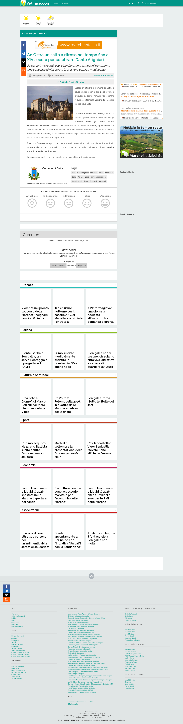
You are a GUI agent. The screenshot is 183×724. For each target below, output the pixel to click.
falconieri (94, 173)
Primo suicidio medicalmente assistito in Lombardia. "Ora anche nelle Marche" (65, 361)
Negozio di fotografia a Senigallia (79, 649)
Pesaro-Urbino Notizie (132, 640)
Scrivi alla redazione (18, 650)
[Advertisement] (141, 48)
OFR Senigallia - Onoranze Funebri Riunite (83, 672)
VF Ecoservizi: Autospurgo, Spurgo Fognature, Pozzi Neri (88, 667)
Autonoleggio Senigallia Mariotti (78, 622)
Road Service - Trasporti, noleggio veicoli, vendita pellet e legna (90, 676)
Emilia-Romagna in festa (133, 654)
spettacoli (102, 181)
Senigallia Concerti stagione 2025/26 (80, 690)
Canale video (15, 674)
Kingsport (128, 682)
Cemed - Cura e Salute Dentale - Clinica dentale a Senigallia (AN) (90, 684)
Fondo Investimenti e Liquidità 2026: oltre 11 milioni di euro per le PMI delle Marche (101, 495)
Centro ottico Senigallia (76, 628)
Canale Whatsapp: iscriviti (20, 652)
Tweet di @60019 (127, 214)
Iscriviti (13, 642)
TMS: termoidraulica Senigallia (78, 616)
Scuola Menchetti (90, 181)
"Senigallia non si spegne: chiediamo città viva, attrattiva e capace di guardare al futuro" (101, 360)
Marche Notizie (130, 630)
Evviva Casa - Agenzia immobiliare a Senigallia (84, 634)
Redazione (15, 640)
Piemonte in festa (131, 662)
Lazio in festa (129, 658)
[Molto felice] (105, 203)
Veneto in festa (130, 670)
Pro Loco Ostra (83, 177)
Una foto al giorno (17, 666)
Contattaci (14, 646)
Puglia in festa (129, 664)
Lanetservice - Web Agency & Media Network (84, 614)
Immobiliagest (129, 688)
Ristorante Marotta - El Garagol (79, 659)
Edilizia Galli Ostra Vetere (76, 653)
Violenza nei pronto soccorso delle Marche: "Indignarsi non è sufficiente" (35, 313)
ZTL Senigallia (73, 704)
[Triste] (50, 203)
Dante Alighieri (83, 173)
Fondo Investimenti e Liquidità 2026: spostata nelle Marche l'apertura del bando (34, 495)
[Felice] (87, 203)
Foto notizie (15, 668)
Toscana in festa (130, 666)
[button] (131, 3)
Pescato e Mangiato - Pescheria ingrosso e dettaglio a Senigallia (90, 680)
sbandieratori (77, 181)
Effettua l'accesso (58, 266)
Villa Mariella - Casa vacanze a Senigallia (82, 692)
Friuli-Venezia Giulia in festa (134, 656)
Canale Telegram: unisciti (20, 654)
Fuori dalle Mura (17, 626)
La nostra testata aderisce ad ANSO (80, 702)
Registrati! (82, 266)
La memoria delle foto (18, 672)
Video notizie (15, 676)
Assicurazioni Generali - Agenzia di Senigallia (83, 624)
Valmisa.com (129, 618)
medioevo (109, 173)
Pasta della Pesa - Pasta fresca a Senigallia (83, 678)
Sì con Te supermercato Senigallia (80, 651)
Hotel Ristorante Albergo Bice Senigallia (81, 688)
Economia (14, 624)
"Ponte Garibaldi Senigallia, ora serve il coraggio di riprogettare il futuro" (34, 360)
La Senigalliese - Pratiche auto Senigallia (82, 655)
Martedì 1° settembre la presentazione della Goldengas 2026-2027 (68, 450)
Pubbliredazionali (17, 644)
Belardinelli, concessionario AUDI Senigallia (83, 645)
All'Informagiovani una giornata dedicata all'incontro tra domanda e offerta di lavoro (100, 316)
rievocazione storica (98, 177)
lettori (101, 173)
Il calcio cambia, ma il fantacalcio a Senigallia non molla (101, 538)
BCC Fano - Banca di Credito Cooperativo (82, 639)
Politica (13, 618)
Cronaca (14, 614)
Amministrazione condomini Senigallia (81, 626)
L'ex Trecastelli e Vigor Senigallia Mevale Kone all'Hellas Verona (99, 448)
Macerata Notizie (130, 638)
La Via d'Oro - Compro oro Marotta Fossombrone (85, 682)
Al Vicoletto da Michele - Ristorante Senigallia (83, 661)
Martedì (38, 23)
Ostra (74, 177)
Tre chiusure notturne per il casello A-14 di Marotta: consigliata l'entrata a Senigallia (68, 316)
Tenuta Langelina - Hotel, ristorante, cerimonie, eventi (86, 663)
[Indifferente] (68, 203)
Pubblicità (104, 720)
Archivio (14, 638)
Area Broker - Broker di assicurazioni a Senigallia (85, 637)
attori (73, 173)
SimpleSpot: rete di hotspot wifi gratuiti (81, 630)
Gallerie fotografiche (18, 670)
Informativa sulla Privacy (117, 720)
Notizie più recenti (17, 636)
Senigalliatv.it (129, 616)
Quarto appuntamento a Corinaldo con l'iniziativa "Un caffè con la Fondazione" (67, 540)
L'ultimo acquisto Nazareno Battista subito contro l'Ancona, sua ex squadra (34, 450)
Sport (13, 620)
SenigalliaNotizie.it (131, 614)
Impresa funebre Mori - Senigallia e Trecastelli (84, 657)
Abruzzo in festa (130, 652)
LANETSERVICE (73, 720)
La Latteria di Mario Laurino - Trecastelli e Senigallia (86, 643)
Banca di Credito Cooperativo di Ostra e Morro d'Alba (86, 618)
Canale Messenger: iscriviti (20, 656)
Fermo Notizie (129, 636)
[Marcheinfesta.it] (68, 49)
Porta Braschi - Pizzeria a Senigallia (80, 686)
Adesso (26, 23)
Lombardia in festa (131, 660)
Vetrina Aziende (16, 648)
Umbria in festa (130, 668)
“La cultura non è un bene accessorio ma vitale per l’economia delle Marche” (68, 495)
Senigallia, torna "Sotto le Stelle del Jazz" (100, 401)
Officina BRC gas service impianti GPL (81, 632)
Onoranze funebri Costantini (77, 620)
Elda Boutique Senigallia (76, 674)
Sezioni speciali (16, 678)
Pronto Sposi (129, 686)
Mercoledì (50, 23)
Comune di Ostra (52, 168)
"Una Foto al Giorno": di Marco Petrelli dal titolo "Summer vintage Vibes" (33, 405)
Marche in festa (130, 650)
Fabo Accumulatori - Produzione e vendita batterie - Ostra (88, 669)
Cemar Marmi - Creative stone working (81, 647)
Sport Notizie (129, 684)
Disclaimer (97, 720)
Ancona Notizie (130, 632)
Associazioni (15, 622)
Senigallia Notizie (127, 172)
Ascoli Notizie (129, 634)
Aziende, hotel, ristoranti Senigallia (80, 641)
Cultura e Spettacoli (103, 75)
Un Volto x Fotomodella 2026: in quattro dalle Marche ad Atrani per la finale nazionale (67, 406)
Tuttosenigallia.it (130, 620)
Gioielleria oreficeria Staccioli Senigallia (81, 665)
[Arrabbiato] (32, 203)
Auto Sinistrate (130, 680)
